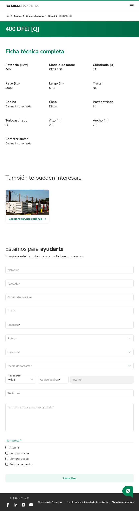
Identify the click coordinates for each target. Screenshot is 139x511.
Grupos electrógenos (35, 16)
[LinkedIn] (15, 506)
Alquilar (14, 448)
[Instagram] (23, 506)
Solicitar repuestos (21, 464)
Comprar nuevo (19, 453)
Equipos (18, 16)
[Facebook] (7, 506)
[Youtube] (31, 506)
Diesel (51, 16)
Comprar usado (19, 459)
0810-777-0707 (21, 498)
